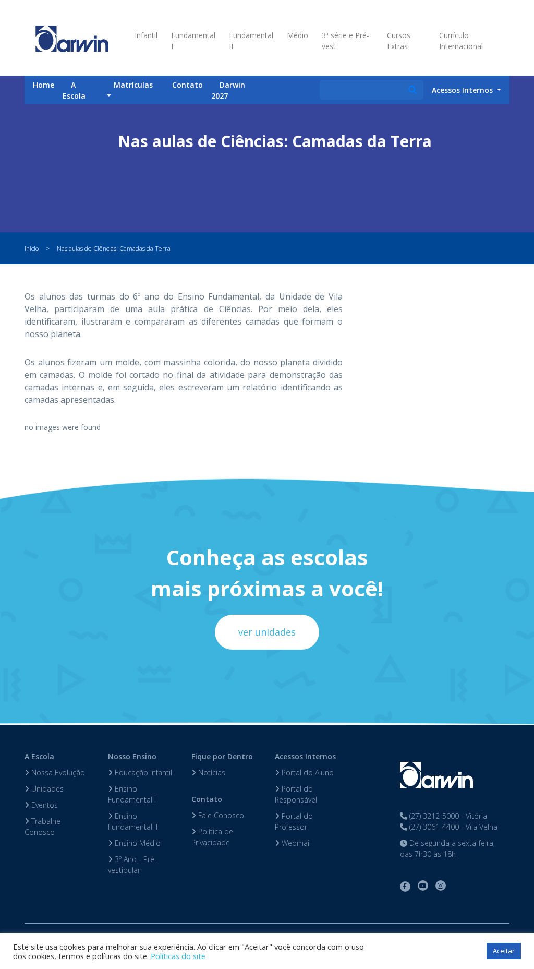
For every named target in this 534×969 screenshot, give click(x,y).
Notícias (210, 772)
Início (32, 248)
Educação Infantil (142, 772)
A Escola (74, 90)
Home (43, 85)
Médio (297, 35)
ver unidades (267, 632)
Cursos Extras (398, 40)
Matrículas (133, 85)
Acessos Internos (305, 756)
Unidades (46, 789)
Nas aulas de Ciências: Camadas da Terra (114, 248)
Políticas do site (178, 956)
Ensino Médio (137, 843)
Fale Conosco (220, 815)
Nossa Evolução (57, 772)
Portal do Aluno (307, 772)
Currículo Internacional (461, 40)
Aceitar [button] (504, 950)
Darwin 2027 (228, 90)
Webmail (295, 843)
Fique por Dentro (222, 756)
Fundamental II (251, 40)
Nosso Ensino (132, 756)
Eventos (43, 805)
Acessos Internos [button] (463, 90)
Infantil (146, 35)
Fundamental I (193, 40)
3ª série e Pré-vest (345, 40)
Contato (187, 85)
